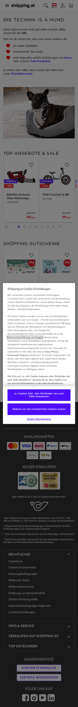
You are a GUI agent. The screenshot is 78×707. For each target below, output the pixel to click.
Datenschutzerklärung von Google (24, 337)
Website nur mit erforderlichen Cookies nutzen (39, 409)
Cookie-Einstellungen (39, 419)
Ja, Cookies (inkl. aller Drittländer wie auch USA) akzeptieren (39, 395)
